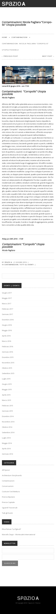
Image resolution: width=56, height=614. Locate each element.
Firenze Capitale (8, 502)
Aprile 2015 (6, 395)
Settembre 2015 (8, 373)
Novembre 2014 (8, 422)
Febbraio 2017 (7, 309)
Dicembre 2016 (8, 319)
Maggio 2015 (7, 389)
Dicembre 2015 (8, 357)
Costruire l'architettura (11, 491)
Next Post (47, 56)
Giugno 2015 (7, 384)
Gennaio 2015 (7, 411)
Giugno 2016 (7, 325)
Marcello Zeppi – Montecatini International (18, 534)
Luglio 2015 (6, 379)
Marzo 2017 (6, 303)
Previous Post (11, 56)
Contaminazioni (19, 37)
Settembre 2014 (8, 432)
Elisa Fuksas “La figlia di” (11, 529)
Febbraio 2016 (7, 346)
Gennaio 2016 (7, 352)
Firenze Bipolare (8, 497)
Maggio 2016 (7, 330)
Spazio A (8, 262)
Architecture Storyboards (12, 475)
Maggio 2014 (7, 443)
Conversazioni (7, 486)
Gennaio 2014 (7, 454)
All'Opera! (6, 470)
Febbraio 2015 (7, 405)
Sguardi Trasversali (9, 507)
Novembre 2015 (8, 362)
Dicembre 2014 (8, 416)
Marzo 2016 (6, 341)
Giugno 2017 (7, 293)
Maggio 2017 (7, 298)
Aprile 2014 (6, 448)
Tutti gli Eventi (27, 265)
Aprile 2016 (6, 336)
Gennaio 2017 (7, 314)
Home (4, 37)
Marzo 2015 (6, 400)
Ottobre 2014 (7, 427)
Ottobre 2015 (7, 368)
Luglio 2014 (6, 438)
